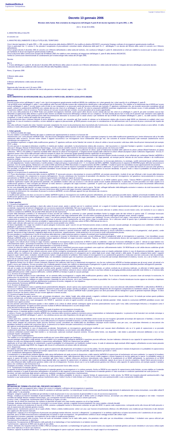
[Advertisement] (136, 5)
